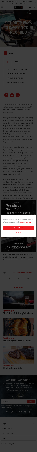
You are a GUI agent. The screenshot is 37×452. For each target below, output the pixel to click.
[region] (18, 226)
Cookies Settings (18, 232)
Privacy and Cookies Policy (25, 222)
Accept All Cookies (18, 227)
